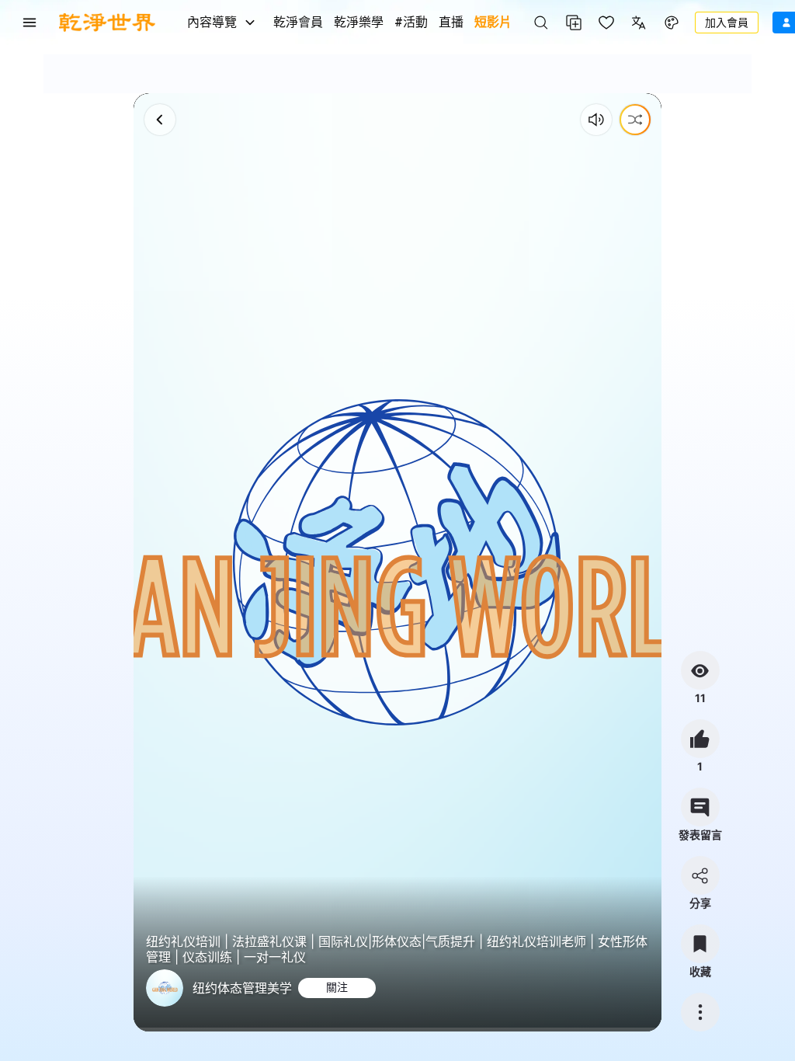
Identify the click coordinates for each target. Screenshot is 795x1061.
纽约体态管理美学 (242, 988)
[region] (397, 562)
